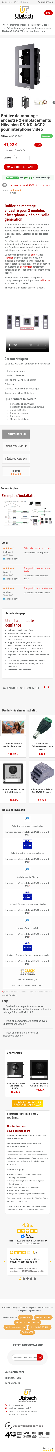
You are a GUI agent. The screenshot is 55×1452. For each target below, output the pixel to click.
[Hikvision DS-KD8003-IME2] (39, 1070)
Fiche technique (16, 446)
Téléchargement (16, 458)
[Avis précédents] (5, 1262)
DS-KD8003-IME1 (22, 227)
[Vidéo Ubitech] (27, 1425)
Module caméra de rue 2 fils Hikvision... (13, 790)
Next (49, 687)
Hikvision (9, 257)
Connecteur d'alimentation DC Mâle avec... (42, 746)
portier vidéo (26, 266)
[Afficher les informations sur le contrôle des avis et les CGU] (46, 1240)
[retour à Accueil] (3, 25)
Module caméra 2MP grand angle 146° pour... (15, 1086)
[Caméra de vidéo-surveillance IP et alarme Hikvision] (24, 13)
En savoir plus (16, 434)
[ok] (40, 1357)
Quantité (7, 158)
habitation (45, 280)
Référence (6, 136)
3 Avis (16, 471)
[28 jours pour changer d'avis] (27, 1103)
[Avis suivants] (50, 1262)
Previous (44, 687)
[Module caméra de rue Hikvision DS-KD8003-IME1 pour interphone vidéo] (15, 1070)
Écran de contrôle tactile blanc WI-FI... (13, 744)
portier (34, 254)
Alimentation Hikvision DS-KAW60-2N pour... (42, 790)
